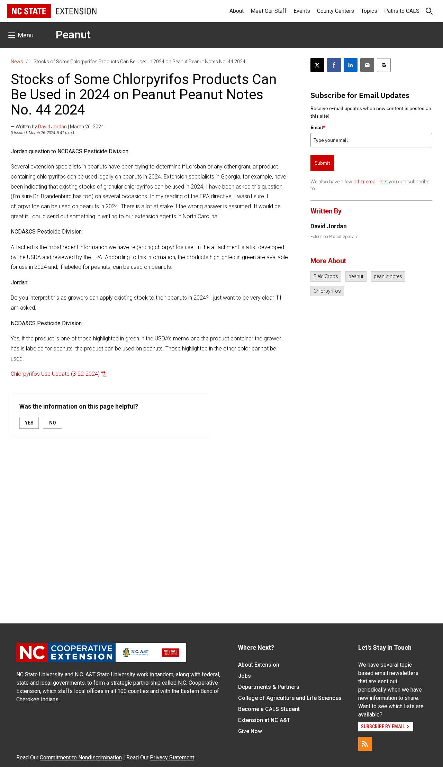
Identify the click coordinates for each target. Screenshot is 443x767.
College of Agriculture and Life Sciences (290, 698)
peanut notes (388, 276)
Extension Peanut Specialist (335, 236)
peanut (356, 276)
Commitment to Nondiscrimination (81, 757)
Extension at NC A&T (264, 720)
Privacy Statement (172, 757)
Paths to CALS (401, 11)
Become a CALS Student (269, 709)
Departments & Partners (268, 687)
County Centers (335, 11)
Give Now (250, 731)
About (236, 11)
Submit (322, 163)
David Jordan (52, 126)
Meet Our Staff (269, 11)
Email (318, 127)
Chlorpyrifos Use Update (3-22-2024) (55, 374)
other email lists (370, 181)
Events (301, 11)
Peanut (73, 34)
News (17, 61)
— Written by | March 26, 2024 (57, 126)
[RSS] (365, 744)
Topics (369, 11)
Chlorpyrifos (327, 291)
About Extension (258, 664)
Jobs (244, 676)
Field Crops (326, 276)
